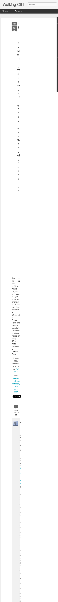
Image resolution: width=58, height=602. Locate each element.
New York (16, 387)
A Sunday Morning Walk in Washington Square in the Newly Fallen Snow (18, 107)
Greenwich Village (16, 379)
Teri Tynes (16, 370)
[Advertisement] (34, 63)
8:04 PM (20, 475)
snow (16, 391)
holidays (15, 383)
